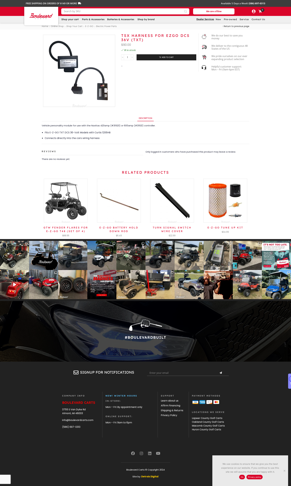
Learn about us (169, 400)
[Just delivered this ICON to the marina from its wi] (160, 255)
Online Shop (57, 26)
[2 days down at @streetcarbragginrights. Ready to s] (131, 255)
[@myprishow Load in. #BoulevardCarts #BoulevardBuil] (14, 284)
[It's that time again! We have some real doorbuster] (101, 284)
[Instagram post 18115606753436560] (247, 255)
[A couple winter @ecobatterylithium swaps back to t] (218, 255)
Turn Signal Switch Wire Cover (172, 229)
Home (45, 26)
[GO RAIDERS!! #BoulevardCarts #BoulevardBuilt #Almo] (247, 284)
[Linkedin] (150, 453)
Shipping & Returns (172, 410)
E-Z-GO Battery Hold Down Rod (118, 229)
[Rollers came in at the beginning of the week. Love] (72, 284)
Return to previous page (236, 26)
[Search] (185, 11)
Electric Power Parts (106, 26)
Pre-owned (230, 19)
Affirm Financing (170, 405)
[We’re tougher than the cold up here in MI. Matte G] (72, 255)
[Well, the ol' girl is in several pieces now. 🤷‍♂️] (131, 284)
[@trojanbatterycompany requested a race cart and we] (14, 255)
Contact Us (258, 19)
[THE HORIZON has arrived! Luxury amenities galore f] (276, 284)
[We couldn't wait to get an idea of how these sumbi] (160, 284)
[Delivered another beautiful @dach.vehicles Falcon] (101, 255)
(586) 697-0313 (71, 427)
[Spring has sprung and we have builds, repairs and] (189, 255)
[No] (284, 470)
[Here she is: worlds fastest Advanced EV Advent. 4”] (43, 284)
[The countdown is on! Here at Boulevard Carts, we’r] (218, 284)
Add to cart (168, 57)
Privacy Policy (169, 415)
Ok (242, 477)
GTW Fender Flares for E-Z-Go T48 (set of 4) (65, 229)
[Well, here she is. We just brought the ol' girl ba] (189, 284)
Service (244, 19)
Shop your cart (74, 26)
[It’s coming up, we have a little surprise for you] (43, 255)
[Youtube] (158, 453)
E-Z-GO (89, 26)
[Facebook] (133, 453)
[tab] (145, 118)
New (218, 19)
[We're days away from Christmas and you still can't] (276, 255)
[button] (253, 11)
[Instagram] (141, 453)
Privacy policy (254, 477)
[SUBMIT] (220, 373)
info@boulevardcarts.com (77, 420)
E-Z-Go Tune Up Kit (225, 227)
